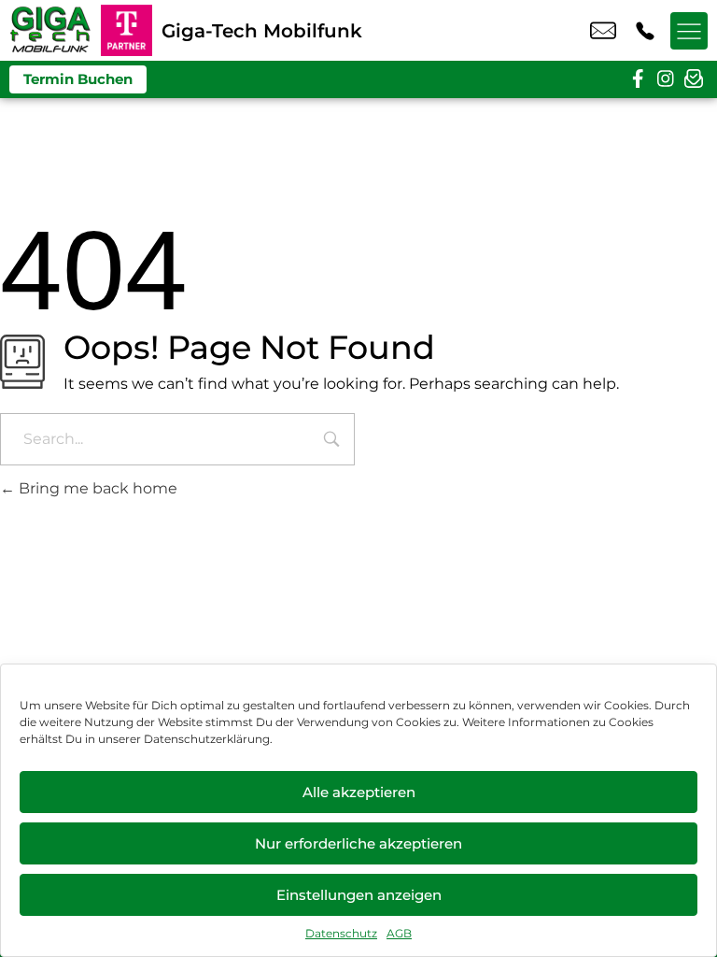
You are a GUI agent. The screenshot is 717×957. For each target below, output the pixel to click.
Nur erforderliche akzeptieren (358, 843)
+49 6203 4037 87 (645, 31)
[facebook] (638, 79)
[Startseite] (50, 30)
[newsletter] (694, 79)
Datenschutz (341, 933)
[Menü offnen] (689, 31)
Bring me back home (96, 488)
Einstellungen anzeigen (359, 895)
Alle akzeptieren (358, 792)
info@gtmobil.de (603, 31)
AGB (399, 933)
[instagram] (666, 79)
